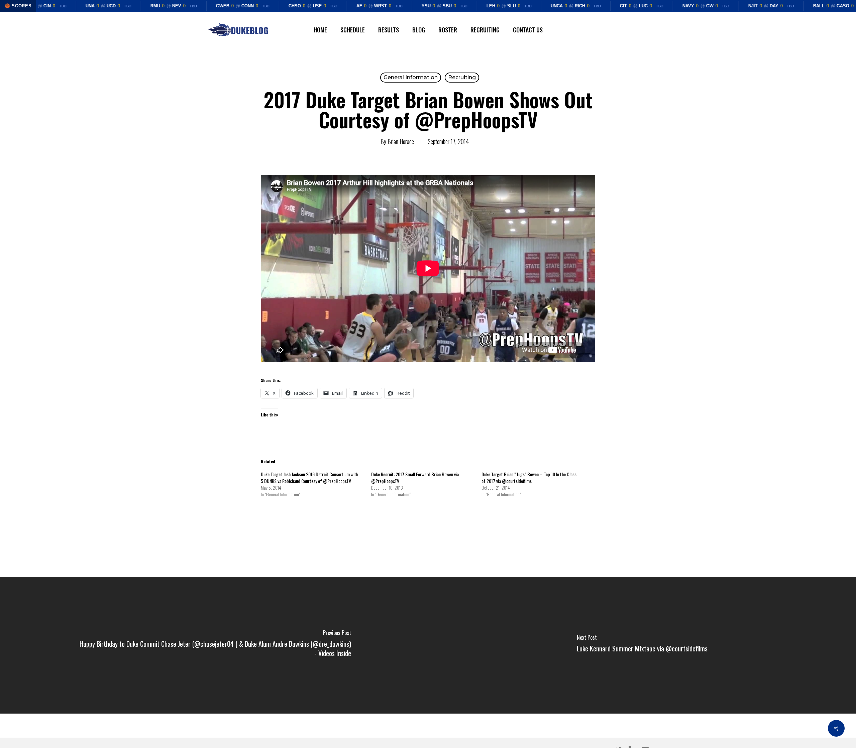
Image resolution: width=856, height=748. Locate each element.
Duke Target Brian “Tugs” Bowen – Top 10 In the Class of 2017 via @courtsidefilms (528, 477)
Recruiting (462, 77)
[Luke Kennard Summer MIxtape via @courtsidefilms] (642, 645)
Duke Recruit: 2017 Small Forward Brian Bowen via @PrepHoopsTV (415, 477)
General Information (411, 77)
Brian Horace (401, 141)
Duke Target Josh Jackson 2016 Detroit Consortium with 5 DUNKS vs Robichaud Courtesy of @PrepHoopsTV (309, 477)
